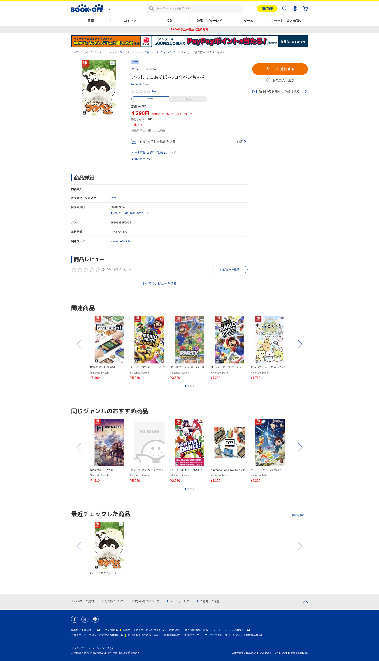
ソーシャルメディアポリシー (230, 629)
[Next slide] (300, 344)
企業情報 (110, 629)
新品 (188, 99)
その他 (145, 52)
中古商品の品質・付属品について (155, 152)
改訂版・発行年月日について (131, 213)
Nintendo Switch (141, 84)
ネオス (115, 197)
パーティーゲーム (165, 52)
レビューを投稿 (229, 269)
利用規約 (174, 629)
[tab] (185, 386)
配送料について (114, 601)
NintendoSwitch (120, 241)
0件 (154, 91)
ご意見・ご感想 (209, 601)
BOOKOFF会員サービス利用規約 (142, 629)
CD (169, 20)
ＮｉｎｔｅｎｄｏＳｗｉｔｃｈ (117, 52)
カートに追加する (280, 69)
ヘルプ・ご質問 (84, 601)
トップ (75, 52)
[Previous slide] (79, 344)
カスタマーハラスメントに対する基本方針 (95, 635)
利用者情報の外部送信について (182, 635)
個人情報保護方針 (195, 629)
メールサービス (179, 601)
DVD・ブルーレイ (209, 20)
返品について (142, 159)
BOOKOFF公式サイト (84, 629)
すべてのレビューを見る (159, 283)
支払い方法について (146, 601)
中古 (150, 99)
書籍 (91, 20)
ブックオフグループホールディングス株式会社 (231, 635)
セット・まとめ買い (288, 20)
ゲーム (248, 20)
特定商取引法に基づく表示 (143, 635)
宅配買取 (267, 8)
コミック (130, 20)
